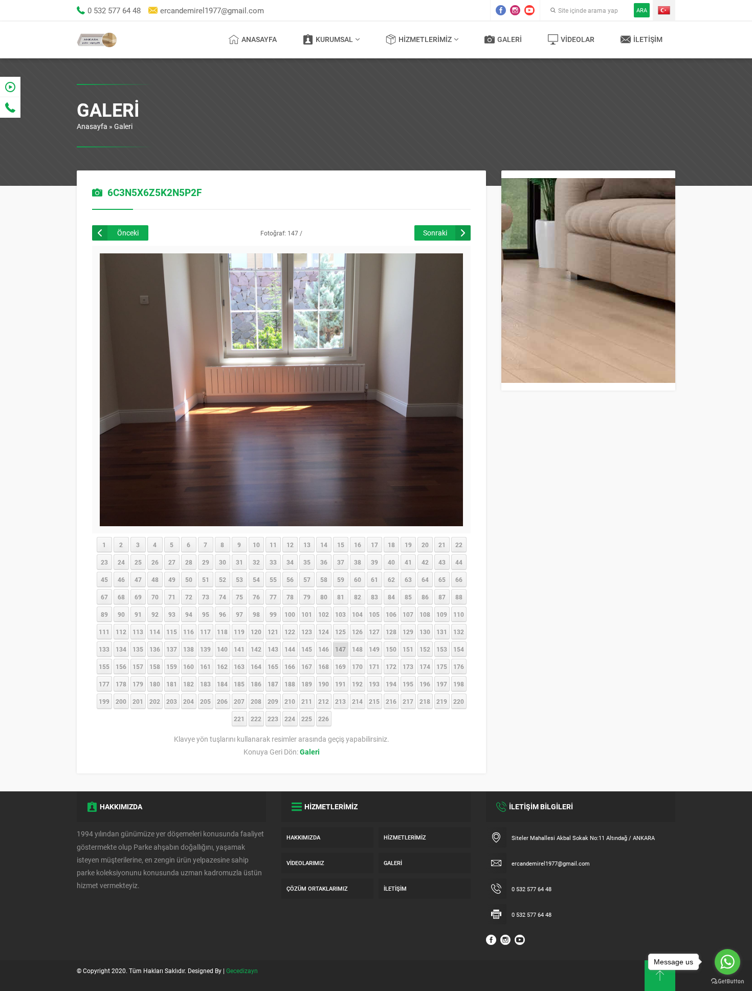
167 (306, 666)
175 (441, 666)
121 (273, 632)
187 (273, 684)
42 (425, 562)
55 (273, 579)
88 (458, 597)
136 (154, 649)
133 (104, 649)
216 (391, 701)
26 (155, 562)
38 (357, 562)
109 (441, 614)
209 (273, 701)
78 (290, 597)
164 (256, 666)
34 (290, 562)
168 (323, 666)
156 (121, 666)
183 (205, 684)
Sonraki (435, 233)
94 (188, 614)
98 (256, 614)
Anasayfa (92, 126)
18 (391, 545)
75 (239, 597)
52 (222, 579)
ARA (641, 10)
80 (323, 597)
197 (441, 684)
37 (340, 562)
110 (458, 614)
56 (290, 579)
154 (458, 649)
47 (138, 579)
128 (391, 632)
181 (171, 684)
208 (256, 701)
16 (357, 545)
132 (458, 632)
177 (104, 684)
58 (323, 579)
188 (289, 684)
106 (391, 614)
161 (205, 666)
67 (104, 597)
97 (239, 614)
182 (188, 684)
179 (137, 684)
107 (408, 614)
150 (391, 649)
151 (408, 649)
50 (188, 579)
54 (256, 579)
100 (289, 614)
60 (357, 579)
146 (323, 649)
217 (408, 701)
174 (424, 666)
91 (138, 614)
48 (155, 579)
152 (424, 649)
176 (458, 666)
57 (307, 579)
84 (391, 597)
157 (137, 666)
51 (205, 579)
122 (289, 632)
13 (307, 545)
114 (154, 632)
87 (442, 597)
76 (256, 597)
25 (138, 562)
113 (137, 632)
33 (273, 562)
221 (239, 719)
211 (306, 701)
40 (391, 562)
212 (323, 701)
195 (408, 684)
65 (442, 579)
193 (374, 684)
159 (171, 666)
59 (340, 579)
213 (340, 701)
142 (256, 649)
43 (442, 562)
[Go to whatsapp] (727, 962)
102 (323, 614)
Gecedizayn (242, 970)
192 (357, 684)
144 (289, 649)
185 (239, 684)
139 (205, 649)
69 (138, 597)
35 (307, 562)
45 (104, 579)
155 (104, 666)
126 (357, 632)
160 (188, 666)
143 (273, 649)
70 (155, 597)
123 (306, 632)
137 (171, 649)
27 (171, 562)
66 (458, 579)
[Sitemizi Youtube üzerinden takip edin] (529, 10)
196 (424, 684)
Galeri (123, 126)
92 (155, 614)
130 (424, 632)
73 (205, 597)
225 (306, 719)
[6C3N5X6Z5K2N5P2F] (281, 521)
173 (408, 666)
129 (408, 632)
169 (340, 666)
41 (408, 562)
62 (391, 579)
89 (104, 614)
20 (425, 545)
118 (222, 632)
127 (374, 632)
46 (121, 579)
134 (121, 649)
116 (188, 632)
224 (289, 719)
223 (273, 719)
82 (357, 597)
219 (441, 701)
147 (340, 649)
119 (239, 632)
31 (239, 562)
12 (290, 545)
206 (222, 701)
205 (205, 701)
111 (104, 632)
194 (391, 684)
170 (357, 666)
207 (239, 701)
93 (171, 614)
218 (424, 701)
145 (306, 649)
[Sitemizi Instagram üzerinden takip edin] (515, 10)
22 (458, 545)
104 (357, 614)
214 (357, 701)
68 (121, 597)
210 (289, 701)
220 (458, 701)
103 (340, 614)
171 (374, 666)
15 (340, 545)
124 (323, 632)
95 (205, 614)
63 (408, 579)
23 (104, 562)
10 (256, 545)
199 (104, 701)
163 (239, 666)
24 (121, 562)
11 (273, 545)
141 (239, 649)
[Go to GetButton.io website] (727, 981)
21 (442, 545)
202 (154, 701)
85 (408, 597)
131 (441, 632)
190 (323, 684)
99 (273, 614)
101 (306, 614)
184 (222, 684)
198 (458, 684)
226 (323, 719)
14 (323, 545)
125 (340, 632)
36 (323, 562)
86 (425, 597)
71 (171, 597)
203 (171, 701)
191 (340, 684)
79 (307, 597)
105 (374, 614)
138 (188, 649)
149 (374, 649)
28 (188, 562)
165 (273, 666)
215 (374, 701)
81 (340, 597)
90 (121, 614)
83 (374, 597)
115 (171, 632)
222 (256, 719)
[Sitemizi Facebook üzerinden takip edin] (501, 10)
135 (137, 649)
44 (458, 562)
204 (188, 701)
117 (205, 632)
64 (425, 579)
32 (256, 562)
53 (239, 579)
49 (171, 579)
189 (306, 684)
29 (205, 562)
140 (222, 649)
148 (357, 649)
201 (137, 701)
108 (424, 614)
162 (222, 666)
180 (154, 684)
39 (374, 562)
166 (289, 666)
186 (256, 684)
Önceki (128, 233)
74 (222, 597)
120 (256, 632)
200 (121, 701)
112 (121, 632)
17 (374, 545)
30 (222, 562)
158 (154, 666)
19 (408, 545)
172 (391, 666)
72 (188, 597)
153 (441, 649)
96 (222, 614)
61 (374, 579)
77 (273, 597)
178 (121, 684)
